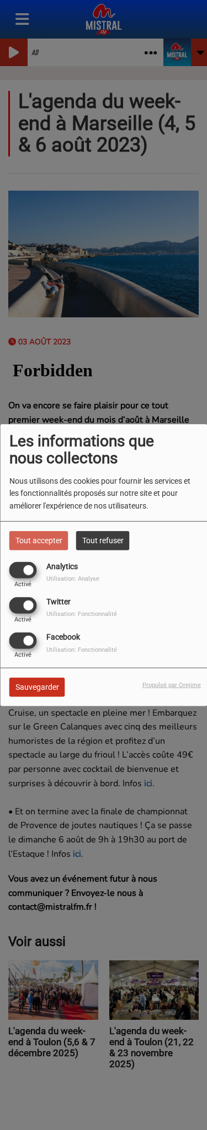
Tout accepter (38, 540)
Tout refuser (103, 540)
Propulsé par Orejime (171, 685)
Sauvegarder (37, 687)
